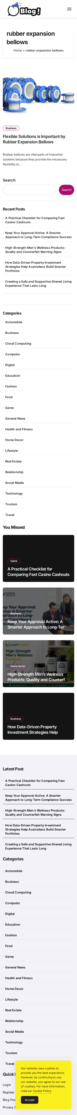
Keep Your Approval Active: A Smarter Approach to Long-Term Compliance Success (38, 235)
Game (9, 408)
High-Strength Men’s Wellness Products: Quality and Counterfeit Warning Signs (35, 250)
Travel (9, 515)
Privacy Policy (13, 1107)
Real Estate (13, 461)
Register (9, 1092)
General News (15, 418)
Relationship (14, 472)
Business (11, 128)
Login (7, 1085)
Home (17, 50)
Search (9, 180)
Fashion (11, 386)
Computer (12, 354)
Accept (29, 1100)
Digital (10, 365)
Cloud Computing (18, 343)
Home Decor (14, 440)
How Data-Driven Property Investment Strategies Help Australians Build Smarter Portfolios (35, 267)
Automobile (13, 322)
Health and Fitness (19, 429)
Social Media (14, 483)
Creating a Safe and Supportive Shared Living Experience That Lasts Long (38, 283)
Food (9, 397)
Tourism (11, 504)
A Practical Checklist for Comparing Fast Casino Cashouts (35, 220)
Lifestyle (11, 450)
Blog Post (10, 1100)
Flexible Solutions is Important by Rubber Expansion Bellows (34, 139)
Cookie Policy (42, 1091)
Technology (14, 493)
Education (12, 375)
